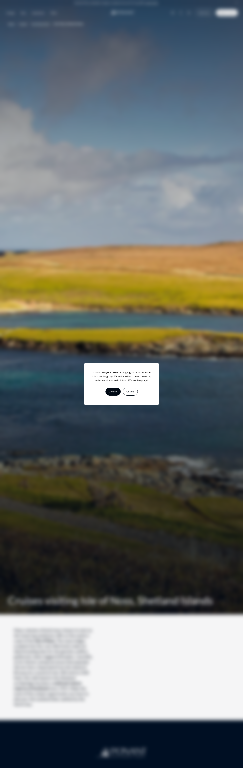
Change (130, 391)
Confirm (113, 391)
